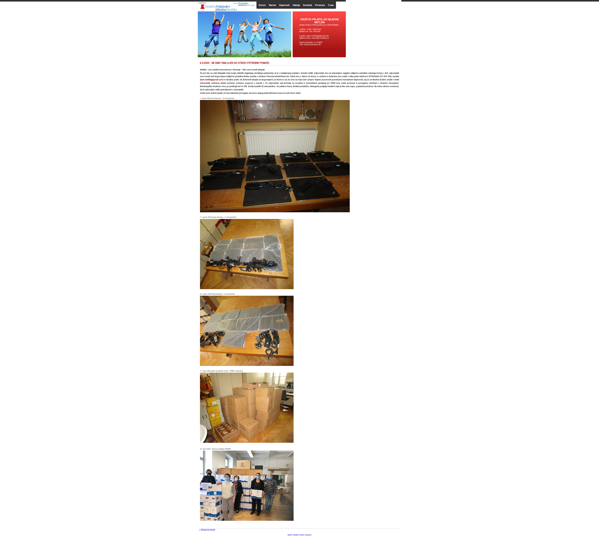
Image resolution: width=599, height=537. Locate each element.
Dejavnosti (284, 5)
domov (290, 534)
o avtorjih (308, 534)
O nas (331, 5)
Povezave (320, 5)
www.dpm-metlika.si (320, 38)
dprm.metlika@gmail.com (318, 36)
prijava (301, 534)
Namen (272, 5)
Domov (262, 5)
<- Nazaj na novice (207, 529)
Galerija (296, 5)
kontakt (295, 534)
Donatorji (307, 5)
